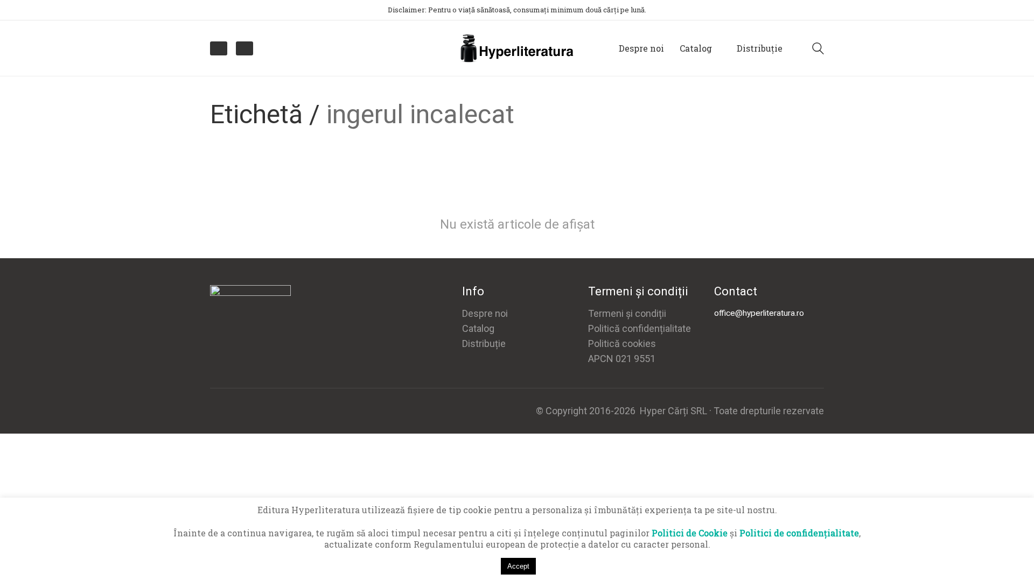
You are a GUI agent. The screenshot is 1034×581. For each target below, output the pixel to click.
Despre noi (485, 313)
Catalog (478, 328)
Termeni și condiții (627, 313)
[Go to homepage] (517, 48)
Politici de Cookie (690, 533)
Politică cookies (622, 343)
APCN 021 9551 (621, 358)
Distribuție (484, 343)
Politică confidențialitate (639, 328)
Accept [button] (518, 566)
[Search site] (818, 49)
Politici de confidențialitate (799, 533)
